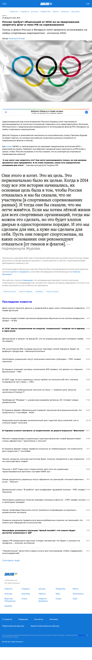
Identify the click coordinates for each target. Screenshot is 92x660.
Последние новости (17, 301)
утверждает (27, 280)
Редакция (23, 619)
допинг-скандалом (20, 272)
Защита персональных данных (45, 626)
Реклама (54, 619)
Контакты (38, 619)
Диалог (4, 15)
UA (87, 4)
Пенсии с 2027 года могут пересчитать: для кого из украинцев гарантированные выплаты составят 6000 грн (35, 470)
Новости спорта (52, 291)
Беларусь (39, 291)
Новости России (9, 291)
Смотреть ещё (11, 560)
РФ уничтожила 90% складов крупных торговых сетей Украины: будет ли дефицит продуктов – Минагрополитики (40, 350)
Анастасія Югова (17, 38)
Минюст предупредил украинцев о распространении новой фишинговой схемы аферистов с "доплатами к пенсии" (41, 439)
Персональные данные (13, 626)
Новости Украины (25, 291)
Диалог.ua (81, 635)
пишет (9, 146)
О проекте (7, 619)
